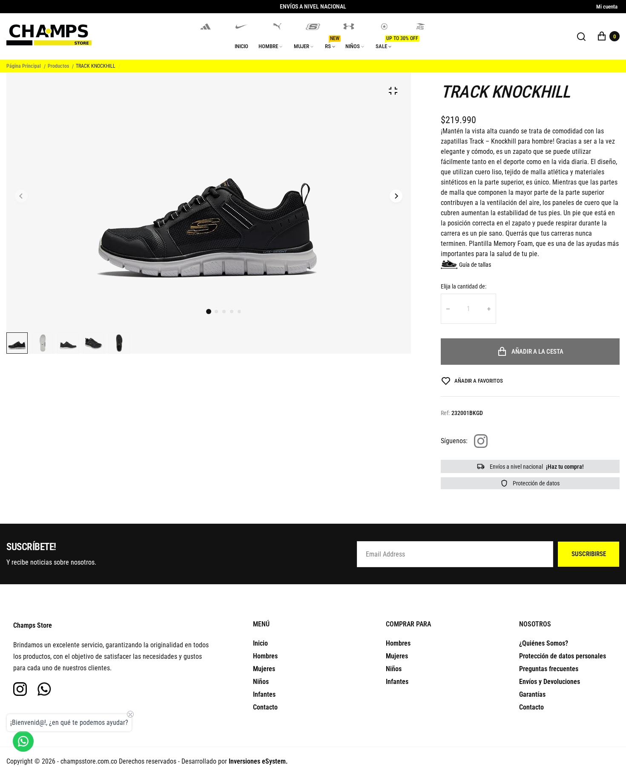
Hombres (265, 656)
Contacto (265, 707)
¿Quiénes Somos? (543, 643)
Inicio (260, 643)
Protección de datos (535, 483)
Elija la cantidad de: (463, 286)
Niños (261, 682)
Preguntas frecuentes (548, 669)
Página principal (23, 66)
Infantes (264, 694)
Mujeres (264, 669)
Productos (58, 66)
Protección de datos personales (562, 656)
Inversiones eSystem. (258, 761)
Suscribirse (588, 554)
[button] (216, 311)
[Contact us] (23, 741)
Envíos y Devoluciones (549, 682)
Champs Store (32, 625)
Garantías (532, 694)
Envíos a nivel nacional (536, 466)
